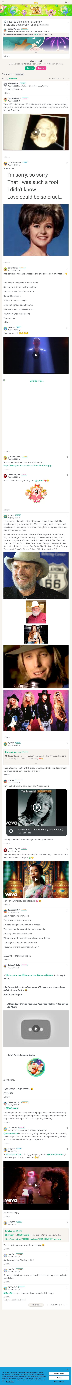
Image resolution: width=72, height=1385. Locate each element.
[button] (5, 30)
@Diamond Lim (29, 975)
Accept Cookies (59, 1373)
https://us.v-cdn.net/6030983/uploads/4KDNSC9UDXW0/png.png (33, 1239)
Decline (59, 1377)
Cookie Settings (59, 1381)
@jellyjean (9, 1235)
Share (6, 56)
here (36, 34)
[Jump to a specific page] (68, 78)
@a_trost (39, 480)
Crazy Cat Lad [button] (14, 29)
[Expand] (36, 52)
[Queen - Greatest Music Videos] (36, 355)
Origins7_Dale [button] (14, 965)
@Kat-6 (51, 1154)
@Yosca (41, 975)
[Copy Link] (49, 31)
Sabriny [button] (11, 327)
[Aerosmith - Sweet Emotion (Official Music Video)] (36, 1185)
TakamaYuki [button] (13, 83)
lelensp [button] (11, 780)
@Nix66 (49, 975)
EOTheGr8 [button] (12, 1128)
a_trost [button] (11, 515)
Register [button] (41, 68)
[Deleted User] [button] (14, 457)
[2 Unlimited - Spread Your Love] (36, 1028)
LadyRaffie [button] (42, 86)
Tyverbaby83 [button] (14, 910)
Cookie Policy (10, 1382)
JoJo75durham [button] (14, 162)
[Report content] (67, 22)
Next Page (36, 1305)
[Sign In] (69, 2)
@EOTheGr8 (12, 1108)
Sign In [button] (30, 68)
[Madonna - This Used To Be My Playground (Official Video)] (36, 132)
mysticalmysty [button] (14, 98)
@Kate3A (59, 1154)
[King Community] (36, 2)
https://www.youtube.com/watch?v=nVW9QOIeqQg (27, 465)
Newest (12, 79)
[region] (35, 1376)
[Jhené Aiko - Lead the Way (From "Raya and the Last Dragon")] (36, 879)
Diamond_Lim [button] (14, 475)
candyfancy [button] (13, 268)
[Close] (67, 1369)
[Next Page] (65, 78)
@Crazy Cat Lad (13, 975)
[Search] (66, 2)
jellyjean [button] (11, 1149)
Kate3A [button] (8, 1231)
